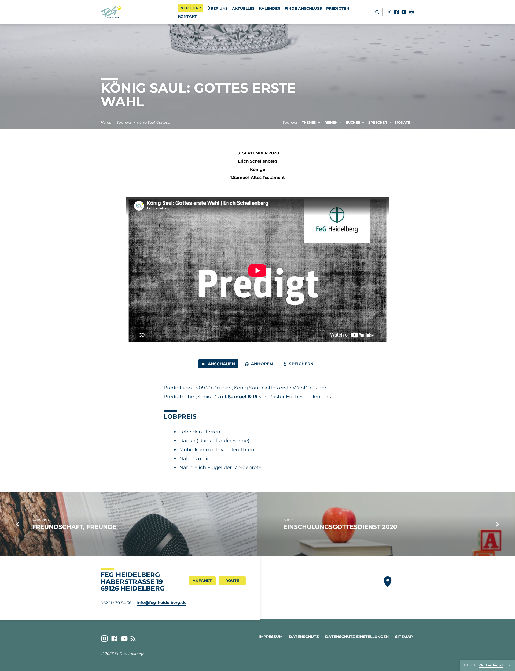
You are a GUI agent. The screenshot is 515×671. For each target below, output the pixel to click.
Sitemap (404, 637)
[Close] (509, 665)
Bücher (353, 122)
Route (232, 580)
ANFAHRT (202, 580)
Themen (309, 122)
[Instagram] (389, 12)
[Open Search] (377, 12)
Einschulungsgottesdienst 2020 (340, 526)
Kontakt (187, 16)
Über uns (217, 8)
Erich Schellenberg (257, 161)
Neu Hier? (191, 8)
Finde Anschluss (303, 8)
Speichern (301, 364)
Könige (257, 169)
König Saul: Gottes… (153, 122)
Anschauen (221, 364)
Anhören (261, 364)
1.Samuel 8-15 (241, 396)
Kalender (269, 8)
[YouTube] (404, 12)
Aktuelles (243, 8)
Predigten (337, 8)
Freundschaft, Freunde (74, 526)
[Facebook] (396, 12)
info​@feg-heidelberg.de (161, 602)
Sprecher (378, 122)
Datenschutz (304, 637)
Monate (403, 122)
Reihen (332, 122)
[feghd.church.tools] (411, 12)
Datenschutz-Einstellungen (357, 637)
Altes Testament (268, 177)
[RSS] (133, 638)
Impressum (270, 637)
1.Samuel (239, 177)
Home (106, 122)
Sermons (123, 122)
